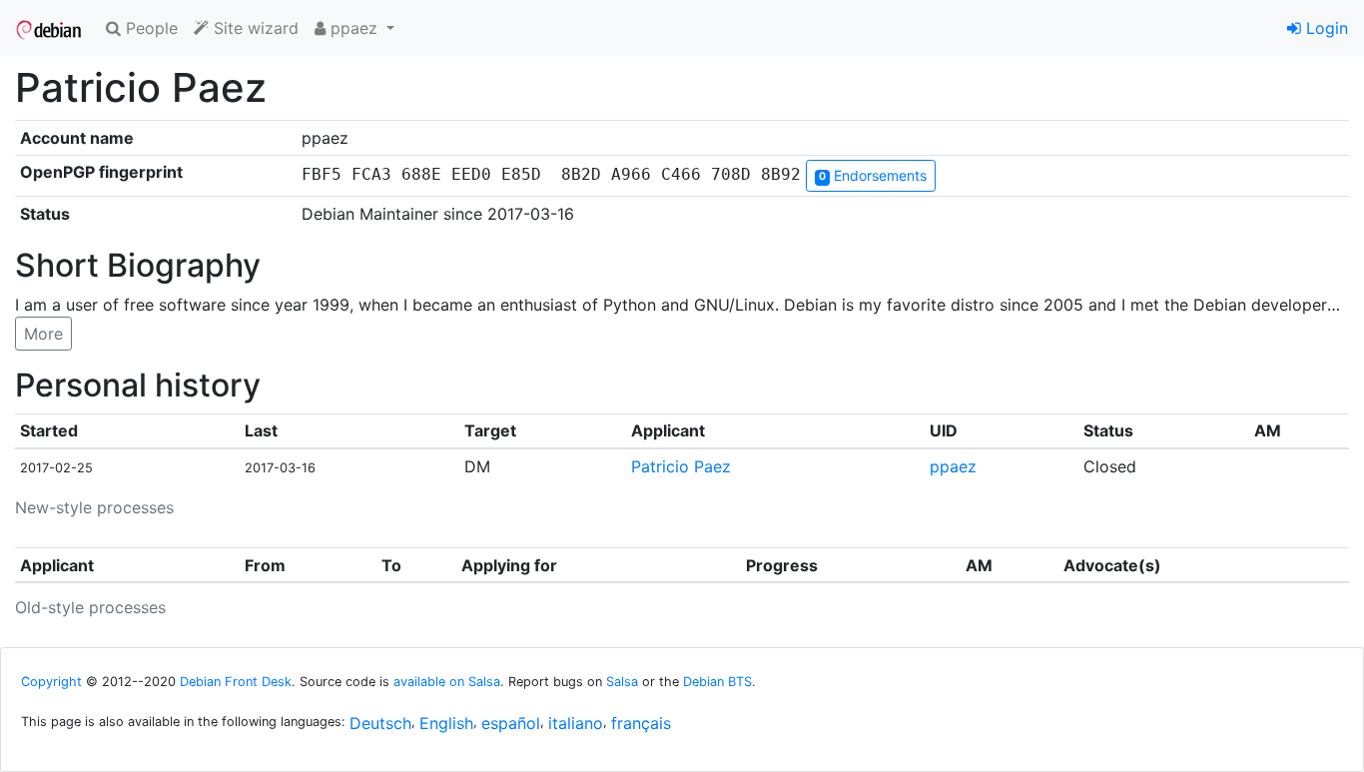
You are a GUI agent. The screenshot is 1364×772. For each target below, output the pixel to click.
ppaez (953, 466)
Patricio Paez (681, 466)
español (510, 723)
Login (1324, 28)
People (149, 28)
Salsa (622, 681)
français (641, 723)
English (446, 723)
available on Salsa (446, 681)
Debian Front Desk (236, 681)
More (43, 334)
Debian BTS (717, 681)
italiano (575, 723)
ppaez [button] (354, 28)
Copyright (51, 681)
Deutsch (380, 723)
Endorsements (873, 175)
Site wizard (254, 28)
